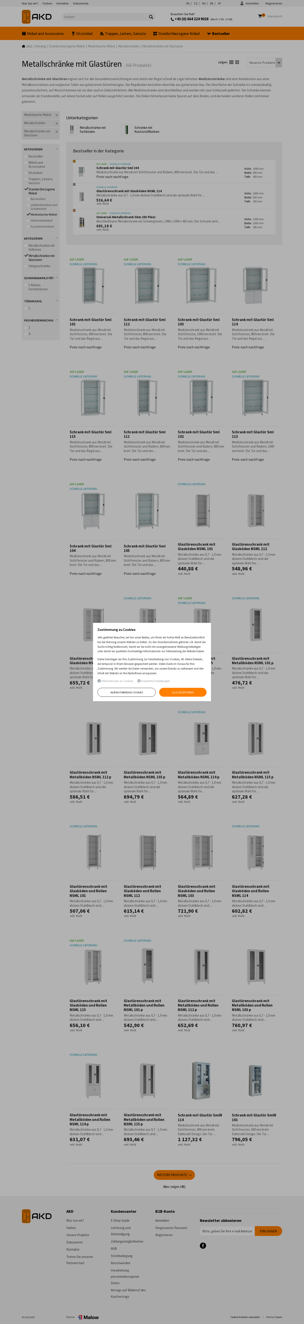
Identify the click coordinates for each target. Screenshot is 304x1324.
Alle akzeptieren (183, 692)
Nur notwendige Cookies (127, 692)
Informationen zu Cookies (117, 681)
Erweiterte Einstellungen (155, 681)
